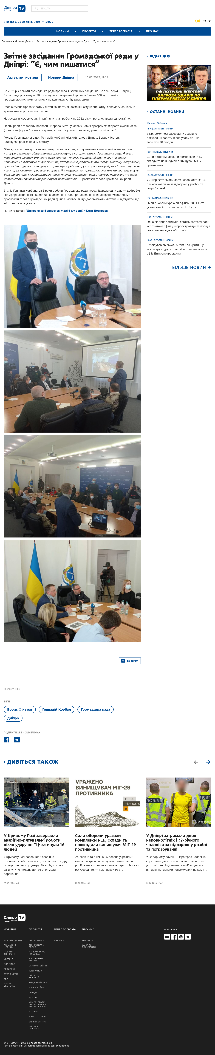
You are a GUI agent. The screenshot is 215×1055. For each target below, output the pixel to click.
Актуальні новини (22, 77)
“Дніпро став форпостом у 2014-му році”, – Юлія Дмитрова (67, 210)
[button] (208, 762)
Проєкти (89, 31)
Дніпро (13, 718)
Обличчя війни (38, 966)
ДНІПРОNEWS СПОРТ (36, 946)
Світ (6, 979)
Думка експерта (9, 985)
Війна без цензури (34, 1027)
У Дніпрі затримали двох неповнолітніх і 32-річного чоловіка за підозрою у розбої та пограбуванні (176, 842)
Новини (62, 31)
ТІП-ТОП (33, 1012)
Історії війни (37, 988)
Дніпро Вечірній (34, 976)
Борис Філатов (19, 709)
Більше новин (189, 267)
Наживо (59, 940)
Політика (9, 964)
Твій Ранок (35, 971)
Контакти (88, 940)
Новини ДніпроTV (9, 953)
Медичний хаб (38, 983)
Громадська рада (95, 709)
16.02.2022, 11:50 (96, 77)
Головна (7, 41)
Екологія (9, 969)
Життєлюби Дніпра (36, 959)
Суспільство (11, 974)
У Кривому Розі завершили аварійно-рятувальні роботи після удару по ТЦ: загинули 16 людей (34, 842)
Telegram (132, 660)
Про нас (152, 31)
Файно (33, 998)
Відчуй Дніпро (37, 1022)
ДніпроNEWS (36, 940)
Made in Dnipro (38, 1017)
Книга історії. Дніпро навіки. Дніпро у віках (38, 1004)
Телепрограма (121, 31)
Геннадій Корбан (56, 709)
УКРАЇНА (8, 959)
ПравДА (33, 993)
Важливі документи (89, 946)
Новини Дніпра (24, 41)
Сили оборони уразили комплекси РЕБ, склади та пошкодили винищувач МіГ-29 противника (105, 842)
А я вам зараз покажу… (37, 953)
